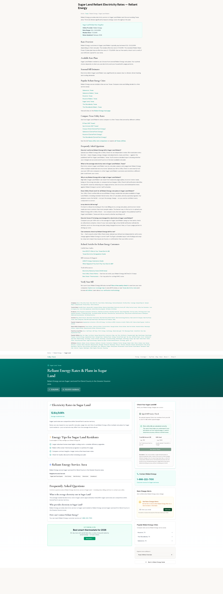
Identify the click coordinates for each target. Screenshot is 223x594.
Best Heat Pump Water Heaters (107, 317)
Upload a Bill (89, 307)
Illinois (136, 343)
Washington (86, 348)
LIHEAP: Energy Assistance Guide (93, 261)
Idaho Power (143, 338)
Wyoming (105, 348)
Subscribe (168, 509)
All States (108, 309)
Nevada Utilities (140, 326)
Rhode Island (121, 346)
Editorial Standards (117, 303)
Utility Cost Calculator (143, 307)
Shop (172, 357)
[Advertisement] (111, 581)
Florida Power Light (121, 337)
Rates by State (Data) (108, 307)
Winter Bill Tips (111, 313)
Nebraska (128, 344)
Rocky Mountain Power (80, 340)
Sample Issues (78, 304)
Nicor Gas (143, 331)
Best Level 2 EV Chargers (136, 317)
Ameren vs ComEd (120, 322)
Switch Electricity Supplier (98, 309)
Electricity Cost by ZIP (119, 307)
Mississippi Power (129, 331)
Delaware (115, 343)
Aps (130, 337)
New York (80, 346)
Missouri (118, 344)
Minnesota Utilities (100, 328)
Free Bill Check (82, 307)
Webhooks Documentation (77, 315)
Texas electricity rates (129, 288)
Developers (145, 313)
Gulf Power (89, 331)
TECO (99, 331)
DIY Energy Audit (143, 311)
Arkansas (92, 343)
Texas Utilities (88, 326)
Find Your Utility (134, 311)
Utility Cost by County (131, 307)
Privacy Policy (86, 304)
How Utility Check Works (90, 274)
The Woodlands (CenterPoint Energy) (94, 137)
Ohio (99, 346)
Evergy (131, 338)
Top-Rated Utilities (96, 313)
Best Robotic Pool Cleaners (105, 319)
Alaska (83, 343)
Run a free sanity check (120, 285)
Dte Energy (102, 338)
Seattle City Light (101, 340)
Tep (127, 337)
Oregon (108, 346)
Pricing (137, 357)
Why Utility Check (84, 303)
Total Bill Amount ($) (145, 437)
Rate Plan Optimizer (114, 311)
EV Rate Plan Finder (86, 313)
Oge (135, 338)
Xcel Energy (109, 331)
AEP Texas (95, 331)
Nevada (133, 344)
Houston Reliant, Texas (90, 99)
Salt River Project (136, 337)
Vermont (76, 348)
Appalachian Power (76, 332)
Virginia (81, 348)
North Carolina (86, 346)
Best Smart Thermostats (90, 276)
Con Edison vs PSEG (111, 322)
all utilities (89, 290)
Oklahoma (103, 346)
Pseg (113, 335)
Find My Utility (126, 303)
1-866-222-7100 (87, 518)
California (97, 343)
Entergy (104, 331)
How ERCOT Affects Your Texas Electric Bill (96, 251)
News (114, 319)
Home (82, 13)
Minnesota (106, 344)
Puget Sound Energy (92, 340)
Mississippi (112, 344)
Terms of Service (95, 304)
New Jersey (147, 344)
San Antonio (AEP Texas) (90, 126)
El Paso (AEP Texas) (89, 123)
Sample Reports (140, 303)
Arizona (88, 343)
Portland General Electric (113, 340)
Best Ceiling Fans (79, 319)
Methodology (108, 303)
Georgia (125, 343)
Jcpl (116, 335)
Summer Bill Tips (120, 313)
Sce (83, 335)
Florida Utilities (106, 326)
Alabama (79, 343)
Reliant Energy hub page (102, 111)
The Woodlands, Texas (90, 104)
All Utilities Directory (90, 315)
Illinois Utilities (122, 326)
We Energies (119, 338)
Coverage (133, 303)
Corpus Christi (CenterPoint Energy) (94, 129)
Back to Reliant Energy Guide (156, 562)
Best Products (82, 317)
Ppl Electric (124, 335)
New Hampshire (139, 344)
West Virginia (93, 348)
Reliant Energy (94, 13)
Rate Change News (124, 311)
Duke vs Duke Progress (138, 322)
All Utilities (114, 309)
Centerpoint (148, 337)
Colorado (103, 343)
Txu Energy (87, 338)
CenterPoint (137, 331)
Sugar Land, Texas (88, 101)
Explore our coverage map (96, 288)
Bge (137, 335)
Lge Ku (127, 340)
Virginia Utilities (79, 328)
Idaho (132, 343)
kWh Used (159, 437)
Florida (120, 343)
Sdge (86, 335)
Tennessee (143, 346)
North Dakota (94, 346)
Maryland (87, 344)
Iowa (144, 343)
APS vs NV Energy (100, 322)
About (78, 303)
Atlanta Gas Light (117, 331)
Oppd (137, 338)
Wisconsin (99, 348)
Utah (72, 348)
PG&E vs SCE (129, 322)
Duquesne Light (131, 335)
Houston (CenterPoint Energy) (92, 134)
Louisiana (78, 344)
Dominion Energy (80, 337)
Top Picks (151, 357)
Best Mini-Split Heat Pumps (91, 319)
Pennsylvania (114, 346)
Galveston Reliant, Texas (90, 93)
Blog (77, 317)
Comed (93, 338)
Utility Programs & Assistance (84, 311)
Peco (119, 335)
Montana (123, 344)
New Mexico (74, 346)
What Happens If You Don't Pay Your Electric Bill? (98, 264)
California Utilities (97, 326)
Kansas (147, 343)
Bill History (94, 311)
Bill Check (104, 313)
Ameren (97, 338)
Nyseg (96, 335)
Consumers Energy (110, 338)
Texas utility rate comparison (97, 141)
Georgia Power (99, 337)
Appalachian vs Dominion (89, 322)
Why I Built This (94, 303)
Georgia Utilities (114, 326)
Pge (81, 335)
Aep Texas (73, 338)
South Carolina (128, 346)
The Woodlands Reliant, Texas (92, 107)
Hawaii (128, 343)
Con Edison (91, 335)
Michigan (101, 344)
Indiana (140, 343)
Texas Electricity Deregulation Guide (94, 254)
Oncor (84, 331)
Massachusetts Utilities (89, 328)
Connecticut (109, 343)
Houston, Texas (87, 96)
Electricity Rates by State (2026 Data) (95, 271)
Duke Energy (141, 335)
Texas (87, 13)
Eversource (108, 335)
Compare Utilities (97, 307)
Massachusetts (94, 344)
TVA (123, 331)
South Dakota (136, 346)
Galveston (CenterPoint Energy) (93, 132)
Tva (130, 340)
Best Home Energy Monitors (123, 317)
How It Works (101, 303)
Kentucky (73, 344)
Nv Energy (122, 340)
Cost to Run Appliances (85, 309)
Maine (83, 344)
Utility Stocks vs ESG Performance (133, 313)
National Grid (101, 335)
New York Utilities (131, 326)
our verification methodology (110, 290)
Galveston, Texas (88, 90)
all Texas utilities (120, 141)
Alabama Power (107, 337)
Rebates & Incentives (103, 311)
